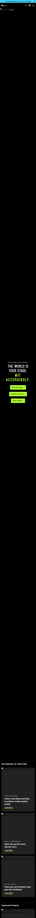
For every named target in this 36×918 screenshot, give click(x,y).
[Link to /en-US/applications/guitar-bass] (18, 876)
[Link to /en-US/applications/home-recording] (18, 790)
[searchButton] (26, 5)
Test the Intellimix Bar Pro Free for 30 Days (18, 1)
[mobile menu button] (33, 5)
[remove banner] (34, 1)
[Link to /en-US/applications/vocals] (18, 833)
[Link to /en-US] (5, 5)
